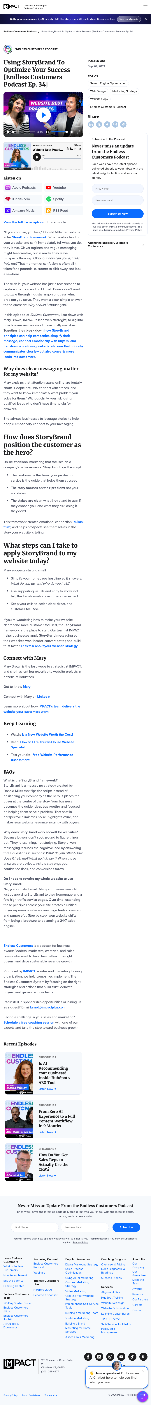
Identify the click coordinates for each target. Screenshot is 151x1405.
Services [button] (107, 1287)
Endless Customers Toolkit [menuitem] (15, 1317)
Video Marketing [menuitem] (75, 1291)
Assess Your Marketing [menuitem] (79, 1337)
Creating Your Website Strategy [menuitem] (79, 1297)
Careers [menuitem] (137, 1305)
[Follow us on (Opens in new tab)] (89, 1357)
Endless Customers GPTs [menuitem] (15, 1309)
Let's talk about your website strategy (49, 646)
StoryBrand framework (29, 237)
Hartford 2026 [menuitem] (43, 1290)
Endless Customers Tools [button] (16, 1296)
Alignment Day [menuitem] (110, 1292)
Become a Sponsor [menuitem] (45, 1295)
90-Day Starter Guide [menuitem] (17, 1303)
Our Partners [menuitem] (140, 1299)
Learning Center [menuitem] (13, 1286)
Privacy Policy (134, 230)
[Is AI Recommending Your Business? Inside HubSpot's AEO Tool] (43, 1073)
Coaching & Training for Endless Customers (35, 7)
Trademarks (51, 1395)
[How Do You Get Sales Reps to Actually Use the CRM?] (43, 1162)
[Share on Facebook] (107, 124)
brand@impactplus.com (48, 1007)
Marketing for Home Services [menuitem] (78, 1330)
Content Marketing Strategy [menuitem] (77, 1284)
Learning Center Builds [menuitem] (115, 1314)
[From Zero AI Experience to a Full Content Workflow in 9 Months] (43, 1119)
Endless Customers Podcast (20, 32)
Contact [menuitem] (137, 1310)
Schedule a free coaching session (28, 1022)
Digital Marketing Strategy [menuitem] (81, 1264)
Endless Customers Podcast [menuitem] (46, 1265)
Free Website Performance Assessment (42, 757)
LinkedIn (43, 696)
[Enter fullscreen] (78, 132)
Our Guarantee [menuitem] (139, 1273)
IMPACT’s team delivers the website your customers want (41, 709)
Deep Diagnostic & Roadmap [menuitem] (113, 1270)
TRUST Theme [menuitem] (110, 1319)
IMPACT (29, 971)
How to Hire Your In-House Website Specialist (42, 744)
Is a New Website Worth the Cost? (47, 734)
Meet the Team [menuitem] (138, 1281)
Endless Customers (18, 945)
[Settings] (72, 132)
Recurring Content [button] (46, 1259)
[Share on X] (99, 124)
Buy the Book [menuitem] (11, 1281)
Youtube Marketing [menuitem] (77, 1318)
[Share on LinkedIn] (91, 124)
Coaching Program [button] (113, 1259)
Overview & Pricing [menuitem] (113, 1264)
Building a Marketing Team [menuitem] (81, 1313)
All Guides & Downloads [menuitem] (11, 1325)
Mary (27, 686)
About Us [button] (138, 1259)
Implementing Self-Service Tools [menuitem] (82, 1305)
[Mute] (47, 132)
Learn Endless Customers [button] (12, 1260)
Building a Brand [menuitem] (75, 1323)
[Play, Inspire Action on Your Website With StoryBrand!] (8, 132)
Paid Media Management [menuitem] (109, 1330)
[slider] (23, 132)
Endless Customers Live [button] (46, 1282)
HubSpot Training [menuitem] (112, 1298)
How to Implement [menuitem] (15, 1275)
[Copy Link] (123, 124)
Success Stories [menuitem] (111, 1278)
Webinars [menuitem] (39, 1272)
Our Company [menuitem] (138, 1265)
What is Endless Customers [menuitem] (13, 1268)
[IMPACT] (11, 7)
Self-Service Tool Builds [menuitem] (116, 1324)
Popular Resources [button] (77, 1259)
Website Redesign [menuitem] (112, 1303)
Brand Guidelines (31, 1395)
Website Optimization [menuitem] (115, 1308)
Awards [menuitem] (137, 1289)
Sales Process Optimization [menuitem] (74, 1270)
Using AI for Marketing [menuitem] (79, 1278)
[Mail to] (115, 124)
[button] (116, 1377)
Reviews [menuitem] (137, 1294)
